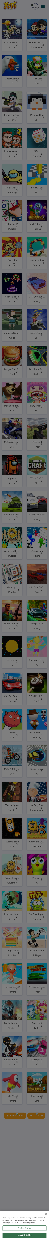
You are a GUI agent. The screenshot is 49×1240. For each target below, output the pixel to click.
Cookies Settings (24, 1228)
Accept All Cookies (24, 1235)
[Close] (46, 1214)
